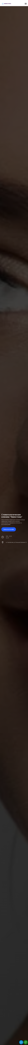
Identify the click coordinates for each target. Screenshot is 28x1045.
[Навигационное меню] (26, 3)
